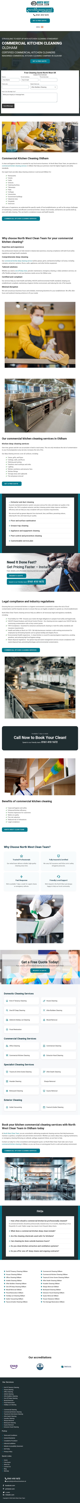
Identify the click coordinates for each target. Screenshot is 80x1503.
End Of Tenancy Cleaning (11, 1387)
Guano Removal (9, 1425)
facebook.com (10, 1485)
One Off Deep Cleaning (10, 1398)
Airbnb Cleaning (8, 1394)
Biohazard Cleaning (10, 1423)
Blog (5, 1469)
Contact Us (7, 1466)
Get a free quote (11, 484)
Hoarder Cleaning (9, 1418)
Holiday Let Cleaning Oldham (15, 1296)
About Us (6, 1464)
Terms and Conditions (10, 1435)
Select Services (34, 84)
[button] (38, 27)
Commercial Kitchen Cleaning (13, 1412)
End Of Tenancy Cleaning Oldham (17, 1271)
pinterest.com (10, 1489)
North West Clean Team (14, 829)
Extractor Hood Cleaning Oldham (53, 1293)
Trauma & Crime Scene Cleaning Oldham (56, 1277)
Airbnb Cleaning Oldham (14, 1280)
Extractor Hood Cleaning (11, 1427)
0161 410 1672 (42, 15)
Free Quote (7, 1462)
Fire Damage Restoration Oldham (53, 1302)
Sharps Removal (9, 1420)
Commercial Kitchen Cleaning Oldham (55, 1274)
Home (6, 1460)
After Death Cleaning (10, 1416)
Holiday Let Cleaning (10, 1404)
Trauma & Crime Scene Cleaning (13, 1414)
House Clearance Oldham (51, 1299)
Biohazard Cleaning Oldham (52, 1290)
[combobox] (43, 87)
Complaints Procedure (10, 1441)
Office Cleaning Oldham (13, 1277)
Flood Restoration (9, 1402)
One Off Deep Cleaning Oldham (16, 1287)
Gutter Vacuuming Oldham (14, 1299)
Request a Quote (16, 576)
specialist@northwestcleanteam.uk (16, 1481)
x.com (7, 1492)
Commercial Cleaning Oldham (52, 1271)
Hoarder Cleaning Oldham (51, 1283)
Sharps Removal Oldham (51, 1287)
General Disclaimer (9, 1438)
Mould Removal (8, 1400)
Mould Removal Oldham (14, 1290)
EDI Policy (7, 1449)
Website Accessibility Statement (13, 1446)
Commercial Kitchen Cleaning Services (20, 219)
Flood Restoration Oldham (14, 1293)
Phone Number (44, 77)
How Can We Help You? (9, 91)
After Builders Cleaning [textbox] (38, 87)
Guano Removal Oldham (51, 1296)
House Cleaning (8, 1389)
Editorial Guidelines (9, 1443)
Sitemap (6, 1471)
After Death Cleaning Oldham (52, 1280)
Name (4, 77)
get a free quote (39, 61)
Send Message (8, 106)
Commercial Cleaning (10, 1409)
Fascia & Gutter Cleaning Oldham (17, 1302)
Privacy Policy (8, 1451)
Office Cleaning (8, 1392)
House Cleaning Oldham (14, 1274)
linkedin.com (9, 1495)
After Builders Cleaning (11, 1396)
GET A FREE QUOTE (39, 20)
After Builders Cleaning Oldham (16, 1283)
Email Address (25, 77)
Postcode (5, 84)
